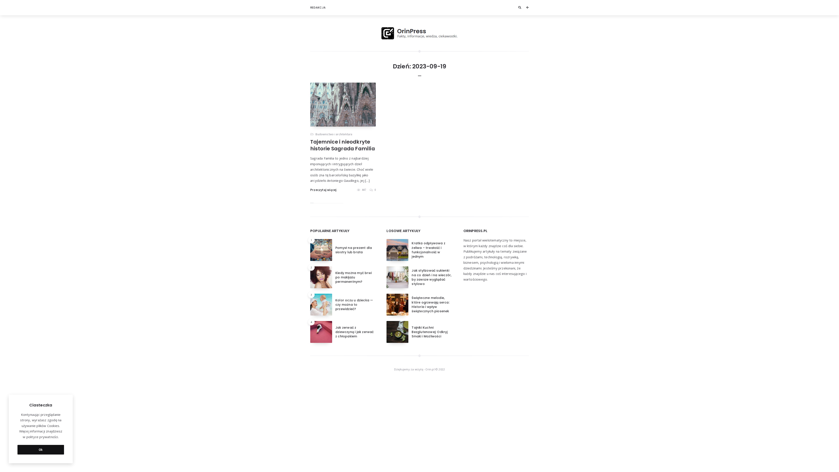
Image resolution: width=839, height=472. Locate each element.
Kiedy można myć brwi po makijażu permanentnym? (353, 277)
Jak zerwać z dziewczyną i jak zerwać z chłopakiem (354, 332)
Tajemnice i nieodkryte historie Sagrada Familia (342, 145)
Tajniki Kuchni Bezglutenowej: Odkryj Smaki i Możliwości (429, 332)
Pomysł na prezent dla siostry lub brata (353, 250)
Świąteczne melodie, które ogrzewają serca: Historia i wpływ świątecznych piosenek (430, 304)
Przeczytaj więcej (323, 190)
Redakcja (318, 7)
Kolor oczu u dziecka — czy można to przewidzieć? (354, 304)
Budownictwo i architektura (333, 134)
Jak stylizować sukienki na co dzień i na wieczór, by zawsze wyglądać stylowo (431, 277)
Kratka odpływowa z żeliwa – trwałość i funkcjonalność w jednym (428, 250)
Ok (41, 450)
